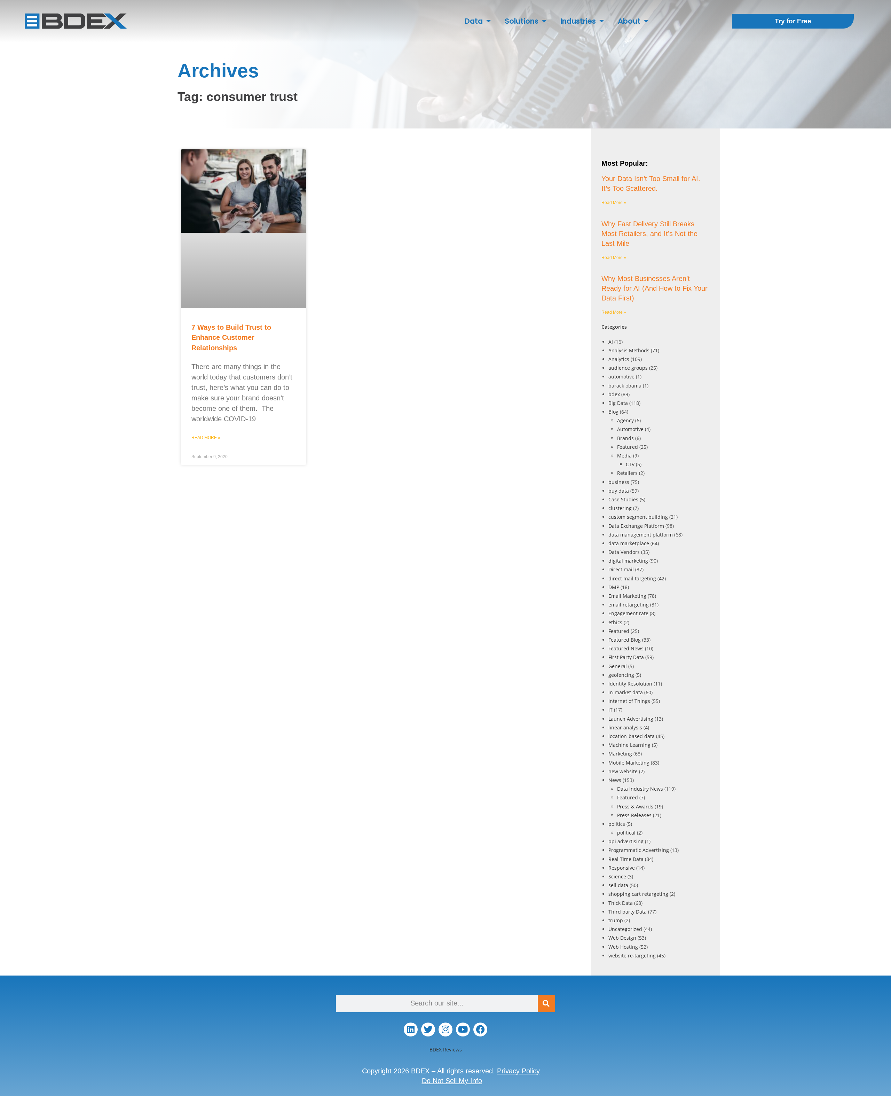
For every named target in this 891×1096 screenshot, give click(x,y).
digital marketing (628, 560)
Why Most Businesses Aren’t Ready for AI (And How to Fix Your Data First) (654, 288)
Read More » (205, 437)
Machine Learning (629, 745)
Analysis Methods (628, 350)
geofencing (621, 675)
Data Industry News (640, 788)
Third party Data (627, 911)
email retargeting (628, 604)
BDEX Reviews (445, 1049)
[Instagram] (445, 1029)
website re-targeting (632, 955)
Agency (625, 420)
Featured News (626, 648)
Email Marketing (627, 596)
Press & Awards (635, 806)
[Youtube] (463, 1029)
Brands (625, 438)
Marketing (620, 753)
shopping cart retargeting (638, 894)
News (614, 780)
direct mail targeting (632, 578)
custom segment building (638, 517)
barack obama (624, 385)
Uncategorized (625, 929)
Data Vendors (624, 552)
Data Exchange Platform (636, 526)
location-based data (631, 736)
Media (624, 455)
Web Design (622, 937)
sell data (618, 885)
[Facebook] (480, 1029)
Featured (627, 447)
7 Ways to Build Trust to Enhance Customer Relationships (231, 337)
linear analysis (625, 727)
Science (617, 876)
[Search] (546, 1003)
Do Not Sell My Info (452, 1081)
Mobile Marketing (628, 762)
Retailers (627, 473)
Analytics (618, 359)
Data (474, 21)
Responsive (621, 867)
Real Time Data (626, 859)
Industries (578, 21)
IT (610, 709)
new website (623, 771)
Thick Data (620, 903)
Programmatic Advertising (638, 850)
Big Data (618, 403)
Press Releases (634, 815)
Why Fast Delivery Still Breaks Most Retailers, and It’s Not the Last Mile (649, 233)
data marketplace (628, 543)
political (626, 832)
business (618, 482)
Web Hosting (623, 947)
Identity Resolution (630, 683)
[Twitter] (428, 1029)
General (617, 666)
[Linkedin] (411, 1029)
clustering (620, 508)
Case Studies (623, 499)
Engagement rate (628, 613)
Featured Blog (624, 639)
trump (615, 920)
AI (610, 341)
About (629, 21)
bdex (614, 394)
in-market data (625, 692)
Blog (613, 411)
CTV (630, 464)
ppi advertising (626, 841)
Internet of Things (629, 701)
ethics (615, 622)
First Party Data (626, 657)
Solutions (521, 21)
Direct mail (621, 569)
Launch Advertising (630, 718)
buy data (618, 490)
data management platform (640, 534)
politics (616, 824)
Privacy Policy (518, 1071)
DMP (613, 587)
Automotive (630, 429)
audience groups (628, 368)
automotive (621, 376)
